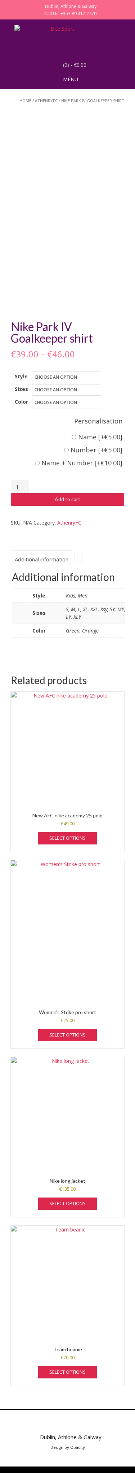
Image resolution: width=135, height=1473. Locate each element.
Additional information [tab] (41, 559)
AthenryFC (46, 100)
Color (21, 401)
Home (25, 100)
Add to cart (67, 499)
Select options (67, 838)
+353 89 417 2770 (78, 13)
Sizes (21, 389)
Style (21, 376)
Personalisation (98, 421)
